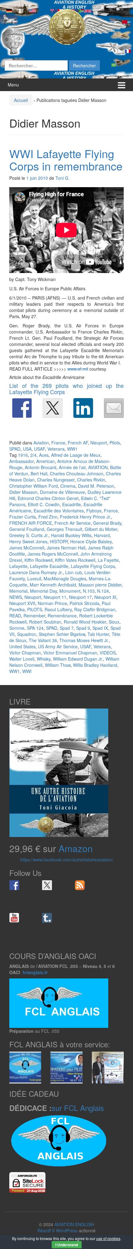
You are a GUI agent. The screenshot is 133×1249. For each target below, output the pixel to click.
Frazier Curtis (22, 517)
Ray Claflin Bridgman (94, 609)
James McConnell (26, 548)
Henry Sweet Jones (28, 541)
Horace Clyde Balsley (91, 541)
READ (15, 615)
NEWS (15, 597)
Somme (16, 628)
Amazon (75, 848)
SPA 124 (35, 628)
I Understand (66, 1244)
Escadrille (71, 504)
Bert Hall (39, 473)
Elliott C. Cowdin (44, 504)
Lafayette (18, 566)
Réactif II (46, 1230)
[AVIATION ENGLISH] (66, 26)
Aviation (41, 442)
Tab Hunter (98, 634)
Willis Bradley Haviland (95, 665)
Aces (44, 455)
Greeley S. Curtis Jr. (29, 535)
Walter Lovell (21, 659)
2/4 (33, 455)
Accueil (21, 100)
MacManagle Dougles (65, 578)
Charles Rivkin (91, 480)
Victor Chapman (25, 653)
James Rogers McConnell (53, 554)
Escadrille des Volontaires (59, 510)
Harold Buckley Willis (71, 535)
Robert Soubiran (45, 622)
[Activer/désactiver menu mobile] (121, 84)
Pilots (114, 442)
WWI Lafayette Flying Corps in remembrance (65, 159)
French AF (78, 442)
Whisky (43, 659)
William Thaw (58, 665)
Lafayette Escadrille (49, 566)
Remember (34, 615)
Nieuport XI (105, 597)
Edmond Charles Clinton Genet (48, 498)
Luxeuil (34, 578)
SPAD (14, 449)
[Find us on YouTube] (14, 918)
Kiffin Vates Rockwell (75, 560)
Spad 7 (67, 628)
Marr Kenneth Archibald (53, 585)
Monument (69, 591)
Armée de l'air (72, 467)
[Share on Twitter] (52, 408)
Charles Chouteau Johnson (76, 473)
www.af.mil (77, 369)
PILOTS (34, 609)
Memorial (18, 591)
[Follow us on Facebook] (14, 885)
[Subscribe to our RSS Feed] (80, 885)
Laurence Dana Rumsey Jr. (36, 572)
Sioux (114, 622)
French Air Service (72, 523)
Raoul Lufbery (58, 609)
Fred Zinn (48, 517)
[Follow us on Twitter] (47, 885)
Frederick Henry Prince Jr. (85, 517)
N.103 (89, 591)
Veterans (56, 449)
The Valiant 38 (43, 640)
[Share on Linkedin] (83, 408)
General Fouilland (26, 529)
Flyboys (93, 510)
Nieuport (98, 442)
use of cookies (108, 1238)
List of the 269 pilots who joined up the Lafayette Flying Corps (66, 388)
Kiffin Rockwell (38, 560)
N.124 (103, 591)
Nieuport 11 (55, 597)
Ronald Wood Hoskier (85, 622)
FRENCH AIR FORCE (30, 523)
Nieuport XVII (22, 603)
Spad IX (100, 628)
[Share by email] (114, 408)
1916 (23, 455)
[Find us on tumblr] (47, 918)
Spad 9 (83, 628)
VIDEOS (108, 653)
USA (27, 449)
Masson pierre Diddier (100, 585)
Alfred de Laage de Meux (76, 455)
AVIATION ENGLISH (74, 1224)
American (45, 461)
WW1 (72, 449)
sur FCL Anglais (78, 1107)
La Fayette (108, 560)
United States (22, 646)
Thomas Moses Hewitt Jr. (84, 640)
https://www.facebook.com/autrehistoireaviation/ (66, 859)
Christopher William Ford (33, 486)
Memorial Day (43, 591)
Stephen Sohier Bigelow (62, 634)
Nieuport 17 (80, 597)
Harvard (102, 535)
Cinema (67, 486)
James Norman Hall (66, 548)
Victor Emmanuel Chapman (70, 653)
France (58, 442)
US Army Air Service (58, 646)
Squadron (26, 634)
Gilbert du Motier (101, 529)
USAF (39, 449)
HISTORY (59, 541)
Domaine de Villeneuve (62, 492)
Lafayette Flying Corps (93, 566)
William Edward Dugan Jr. (78, 659)
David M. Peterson (96, 486)
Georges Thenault (64, 529)
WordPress (67, 1230)
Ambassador (21, 461)
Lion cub (73, 572)
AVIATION (98, 467)
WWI (27, 671)
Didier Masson (23, 492)
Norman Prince (52, 603)
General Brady (107, 523)
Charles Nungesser (56, 480)
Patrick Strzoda (84, 603)
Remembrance (62, 615)
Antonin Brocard (40, 467)
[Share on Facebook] (22, 408)
